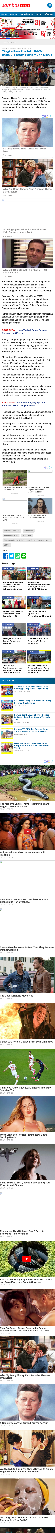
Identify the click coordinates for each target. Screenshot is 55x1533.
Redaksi (13, 14)
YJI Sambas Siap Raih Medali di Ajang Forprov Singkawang (32, 702)
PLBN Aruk (27, 535)
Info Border (12, 42)
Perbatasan (28, 531)
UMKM (6, 545)
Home (4, 14)
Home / (5, 42)
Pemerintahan (26, 14)
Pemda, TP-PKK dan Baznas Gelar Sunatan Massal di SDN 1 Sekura (31, 730)
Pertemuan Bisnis (11, 535)
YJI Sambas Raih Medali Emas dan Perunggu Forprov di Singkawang (31, 687)
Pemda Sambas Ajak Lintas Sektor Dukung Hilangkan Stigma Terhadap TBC (32, 717)
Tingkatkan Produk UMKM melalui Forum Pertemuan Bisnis (27, 540)
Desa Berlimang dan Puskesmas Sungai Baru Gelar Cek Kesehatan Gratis (31, 745)
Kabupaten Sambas (11, 531)
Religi (38, 14)
